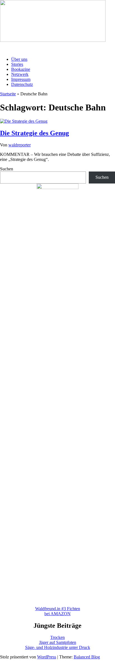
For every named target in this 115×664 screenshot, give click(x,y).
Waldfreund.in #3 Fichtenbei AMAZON (57, 611)
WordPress (46, 657)
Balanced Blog (87, 657)
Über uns (19, 59)
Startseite (8, 93)
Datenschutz (22, 84)
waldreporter (19, 145)
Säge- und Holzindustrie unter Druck (57, 647)
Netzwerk (19, 74)
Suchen (6, 168)
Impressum (20, 79)
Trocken (57, 637)
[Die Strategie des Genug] (23, 121)
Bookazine (20, 69)
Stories (17, 64)
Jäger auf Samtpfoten (57, 642)
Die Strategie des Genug (34, 133)
